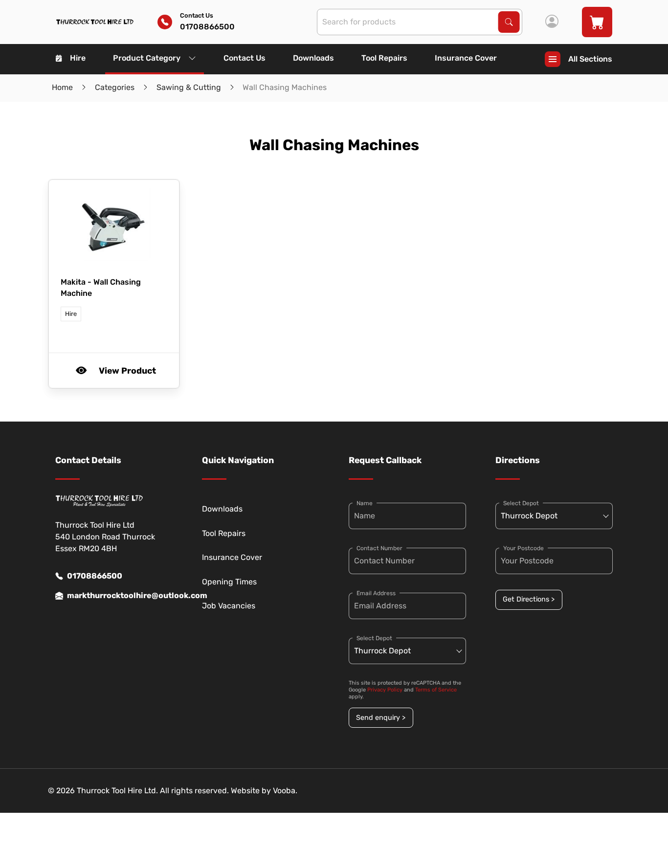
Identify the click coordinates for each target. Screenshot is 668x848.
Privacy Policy (384, 690)
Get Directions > (529, 599)
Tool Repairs (384, 58)
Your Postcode (523, 548)
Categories (114, 87)
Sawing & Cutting (188, 87)
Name (364, 503)
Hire (78, 58)
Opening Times (229, 581)
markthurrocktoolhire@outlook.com (120, 595)
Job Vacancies (228, 605)
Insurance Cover (466, 58)
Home (62, 87)
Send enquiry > (380, 718)
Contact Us (244, 58)
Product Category (146, 58)
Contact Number (379, 548)
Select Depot (374, 638)
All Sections (590, 59)
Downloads (313, 58)
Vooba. (285, 790)
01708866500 (94, 575)
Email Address (376, 593)
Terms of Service (436, 690)
